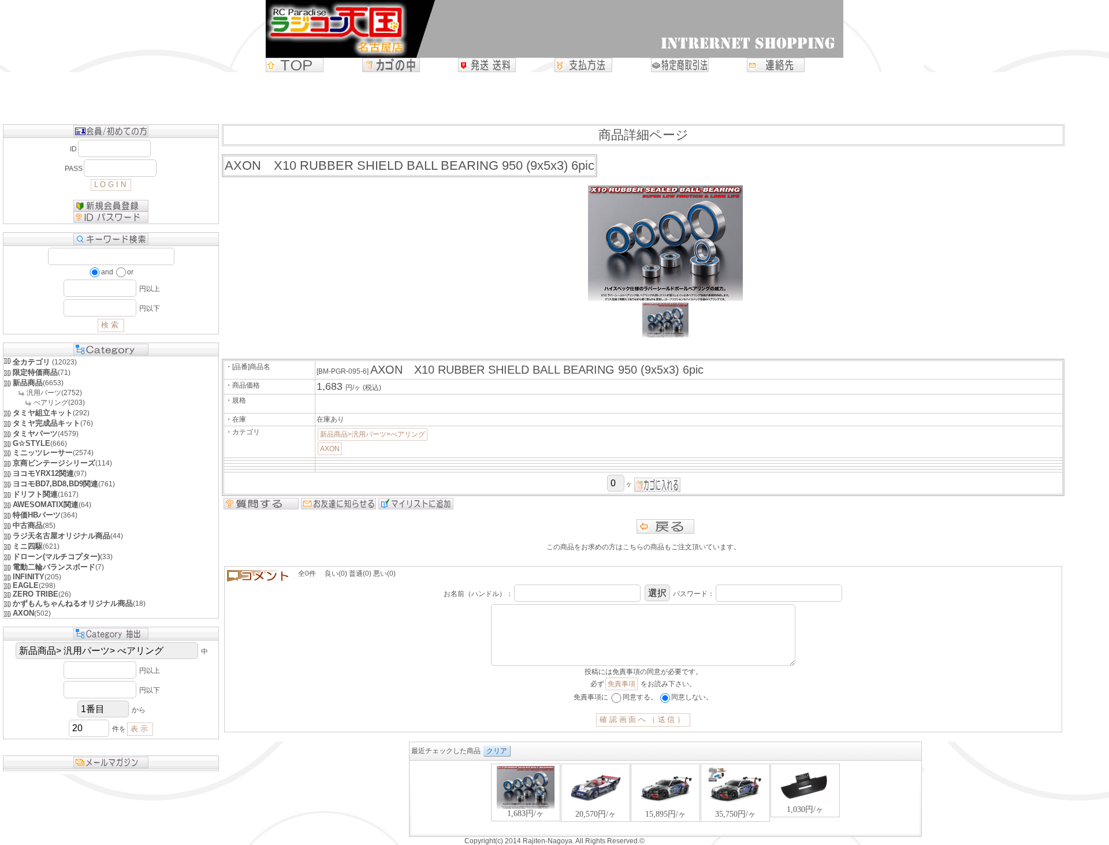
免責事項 (621, 684)
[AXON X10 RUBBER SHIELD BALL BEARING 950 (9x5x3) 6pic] (665, 335)
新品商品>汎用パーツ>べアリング (372, 434)
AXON (330, 449)
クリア (496, 751)
